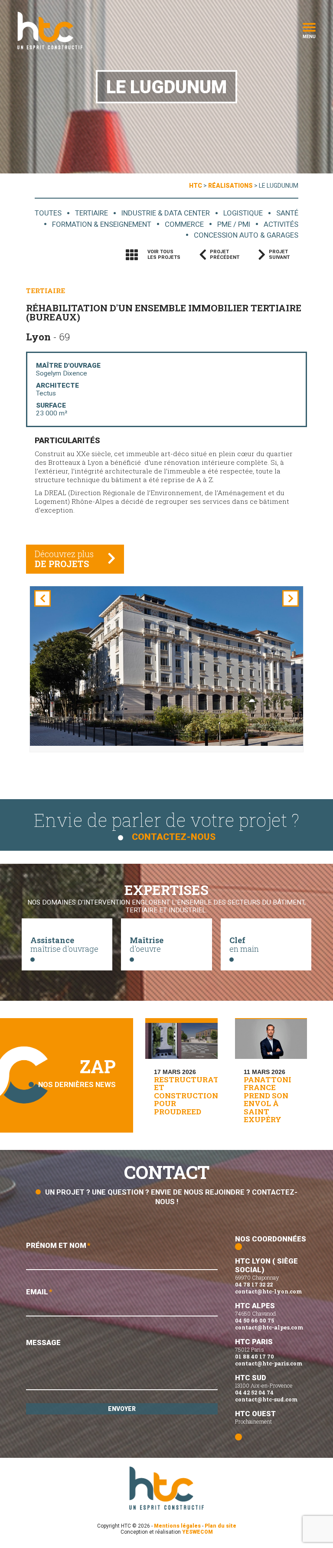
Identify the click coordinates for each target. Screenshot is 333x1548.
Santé (287, 213)
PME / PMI (233, 224)
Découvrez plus (64, 559)
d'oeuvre (146, 944)
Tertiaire (91, 213)
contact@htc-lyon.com (268, 1291)
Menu (309, 36)
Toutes (48, 213)
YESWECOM (197, 1532)
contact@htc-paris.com (268, 1363)
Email (39, 1291)
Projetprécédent (224, 254)
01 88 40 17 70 (254, 1356)
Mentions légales (177, 1526)
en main (244, 944)
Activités (281, 224)
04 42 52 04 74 (254, 1392)
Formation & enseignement (101, 224)
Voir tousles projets (163, 254)
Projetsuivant (279, 254)
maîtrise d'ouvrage (64, 944)
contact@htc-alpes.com (269, 1327)
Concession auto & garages (246, 235)
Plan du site (220, 1526)
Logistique (243, 213)
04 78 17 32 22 (254, 1284)
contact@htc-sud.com (266, 1399)
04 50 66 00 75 (254, 1320)
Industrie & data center (165, 213)
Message (43, 1342)
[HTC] (49, 30)
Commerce (184, 224)
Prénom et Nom (58, 1245)
